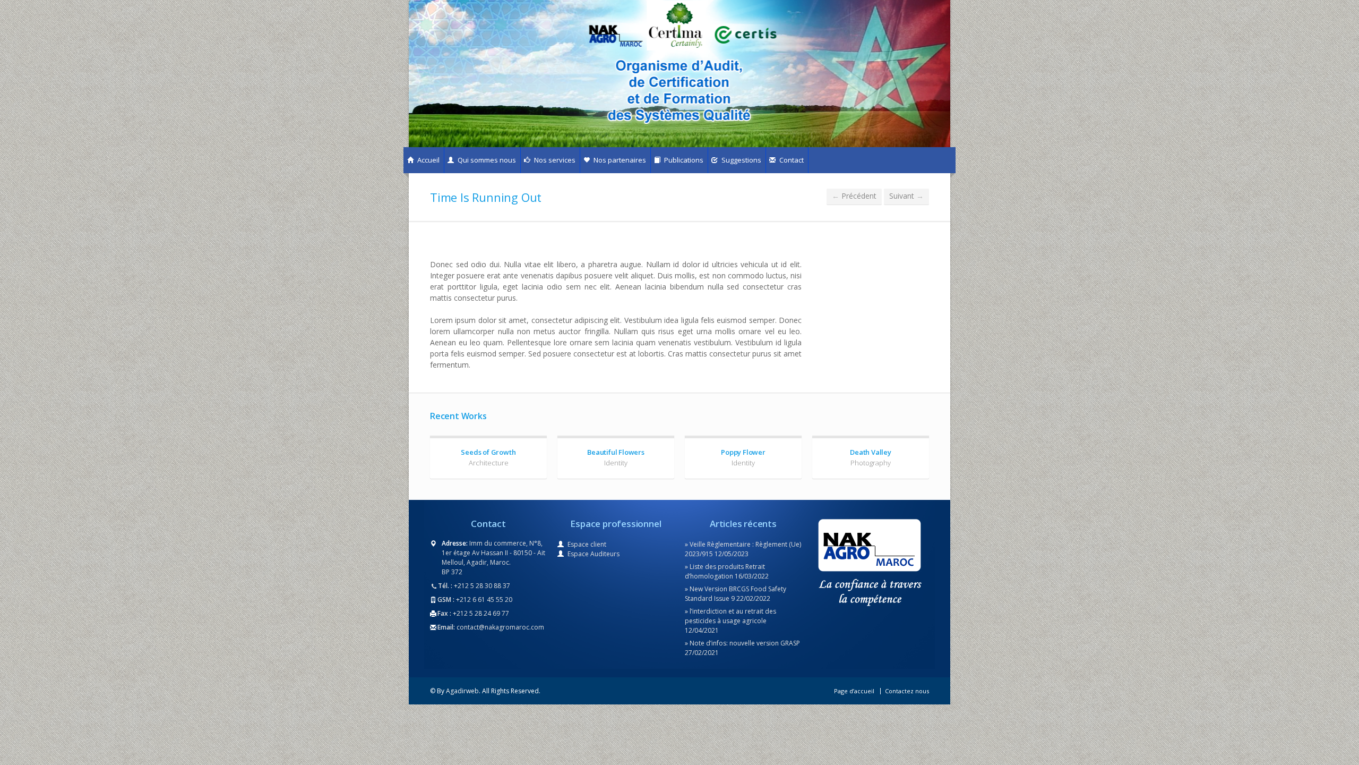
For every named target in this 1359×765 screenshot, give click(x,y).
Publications (683, 160)
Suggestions (740, 160)
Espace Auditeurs (593, 553)
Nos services (553, 160)
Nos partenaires (619, 160)
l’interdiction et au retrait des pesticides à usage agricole (730, 616)
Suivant (906, 196)
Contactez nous (907, 691)
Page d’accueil (854, 691)
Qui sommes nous (486, 160)
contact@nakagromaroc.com (500, 627)
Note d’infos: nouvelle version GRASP (745, 643)
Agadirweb (462, 690)
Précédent (854, 196)
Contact (791, 160)
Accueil (428, 160)
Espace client (586, 544)
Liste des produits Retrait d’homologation (725, 571)
